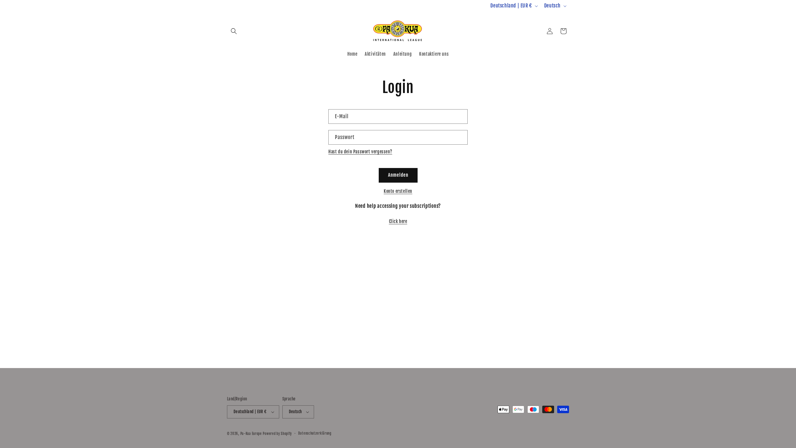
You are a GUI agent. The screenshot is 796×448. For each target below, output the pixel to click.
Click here (398, 221)
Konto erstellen (398, 191)
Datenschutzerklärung (314, 433)
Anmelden (398, 175)
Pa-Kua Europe (251, 434)
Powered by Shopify (277, 434)
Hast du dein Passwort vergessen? (360, 151)
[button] (234, 31)
